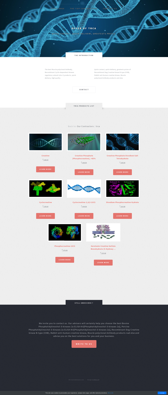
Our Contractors (85, 126)
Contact (84, 90)
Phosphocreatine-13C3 (64, 246)
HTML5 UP (95, 380)
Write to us (84, 344)
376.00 (65, 250)
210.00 (122, 207)
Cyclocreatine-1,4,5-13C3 (84, 202)
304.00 (84, 207)
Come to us (110, 8)
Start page (58, 8)
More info (110, 393)
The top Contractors (84, 8)
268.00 (84, 163)
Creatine (46, 155)
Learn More (45, 169)
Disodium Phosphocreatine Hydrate (122, 202)
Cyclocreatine (45, 202)
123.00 (103, 253)
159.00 (45, 207)
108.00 (45, 160)
